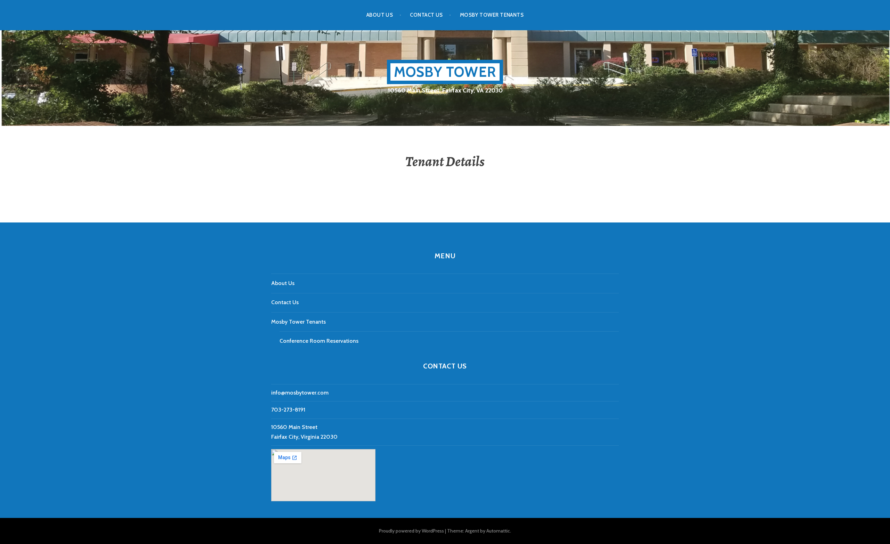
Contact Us (426, 15)
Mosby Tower (445, 71)
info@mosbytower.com (300, 392)
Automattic (498, 531)
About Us (379, 15)
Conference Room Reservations (319, 341)
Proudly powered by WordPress (411, 531)
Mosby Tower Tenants (492, 15)
